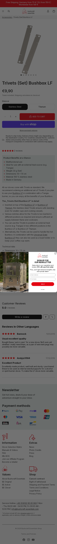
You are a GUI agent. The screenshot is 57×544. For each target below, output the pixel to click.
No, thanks (43, 289)
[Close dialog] (55, 253)
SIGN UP (43, 284)
